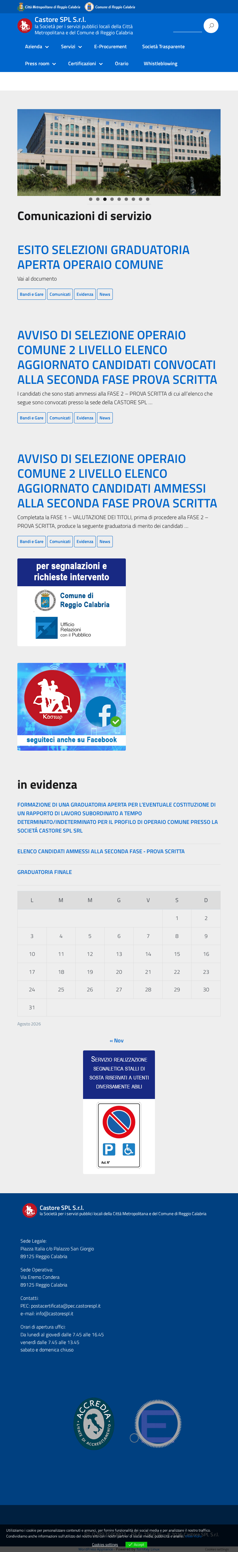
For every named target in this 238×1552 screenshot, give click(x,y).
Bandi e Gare (31, 294)
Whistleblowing (160, 63)
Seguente (213, 150)
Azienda (33, 46)
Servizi (68, 46)
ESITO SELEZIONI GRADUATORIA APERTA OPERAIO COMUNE (103, 257)
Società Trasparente (163, 46)
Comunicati (60, 294)
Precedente (25, 150)
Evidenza (85, 294)
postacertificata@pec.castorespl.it (66, 1305)
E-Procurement (110, 46)
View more (193, 1536)
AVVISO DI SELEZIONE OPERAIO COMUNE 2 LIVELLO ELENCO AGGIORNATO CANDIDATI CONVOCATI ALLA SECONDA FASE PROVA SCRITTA (117, 357)
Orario (121, 63)
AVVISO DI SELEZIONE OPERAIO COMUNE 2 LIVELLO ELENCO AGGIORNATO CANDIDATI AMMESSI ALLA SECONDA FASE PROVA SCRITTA (117, 480)
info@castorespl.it (54, 1313)
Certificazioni (82, 63)
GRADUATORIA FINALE (44, 872)
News (104, 294)
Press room (37, 63)
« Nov (117, 1040)
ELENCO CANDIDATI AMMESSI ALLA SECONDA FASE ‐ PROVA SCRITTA (101, 851)
